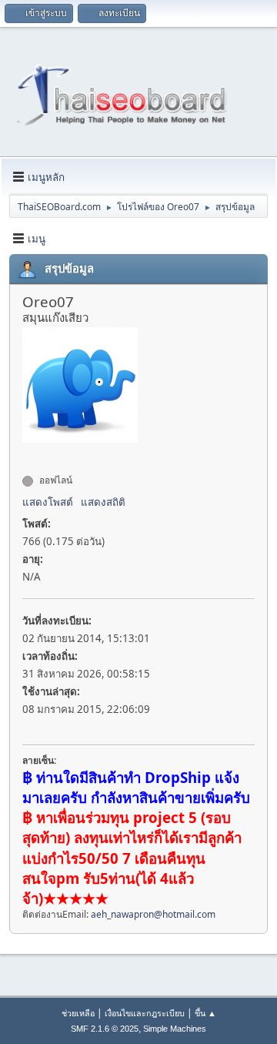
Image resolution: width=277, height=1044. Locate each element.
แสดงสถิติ (103, 502)
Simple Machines (174, 1028)
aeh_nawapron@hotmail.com (153, 914)
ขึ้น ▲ (205, 1013)
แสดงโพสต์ (47, 502)
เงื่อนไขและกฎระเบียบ (145, 1013)
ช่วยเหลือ (78, 1013)
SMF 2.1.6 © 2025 (104, 1028)
